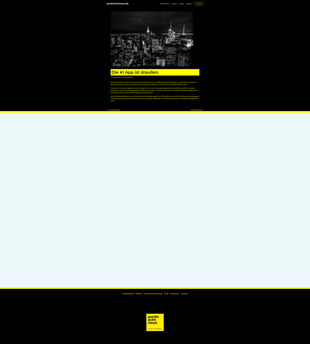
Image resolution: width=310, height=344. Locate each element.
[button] (199, 3)
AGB (166, 293)
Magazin (189, 4)
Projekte (174, 4)
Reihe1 (182, 4)
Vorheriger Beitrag (113, 110)
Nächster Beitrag (197, 110)
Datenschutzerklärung (153, 293)
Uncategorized (115, 77)
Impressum (174, 293)
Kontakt (184, 293)
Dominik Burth (164, 4)
